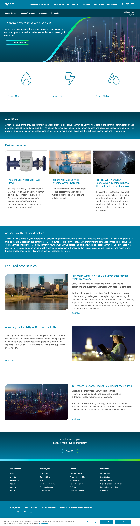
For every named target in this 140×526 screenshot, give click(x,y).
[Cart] (127, 4)
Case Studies (105, 477)
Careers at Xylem (76, 474)
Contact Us (55, 13)
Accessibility (74, 480)
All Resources (105, 474)
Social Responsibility (47, 484)
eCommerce (112, 4)
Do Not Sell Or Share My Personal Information (76, 508)
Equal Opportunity (76, 484)
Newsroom (44, 474)
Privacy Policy (15, 508)
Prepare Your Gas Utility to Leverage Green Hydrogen (66, 181)
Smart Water (102, 96)
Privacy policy (43, 524)
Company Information (48, 487)
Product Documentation (109, 487)
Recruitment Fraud (77, 491)
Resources (85, 4)
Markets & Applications (39, 4)
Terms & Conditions (30, 508)
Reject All (106, 522)
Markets (13, 477)
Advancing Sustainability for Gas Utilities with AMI (31, 327)
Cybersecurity (45, 491)
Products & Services (60, 4)
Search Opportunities (77, 477)
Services (13, 487)
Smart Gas (13, 96)
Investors (43, 480)
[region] (70, 522)
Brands (75, 4)
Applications (14, 480)
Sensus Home (10, 13)
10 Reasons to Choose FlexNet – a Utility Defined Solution (102, 385)
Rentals (12, 491)
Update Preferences (49, 508)
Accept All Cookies (123, 522)
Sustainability (45, 477)
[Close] (136, 521)
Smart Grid (57, 96)
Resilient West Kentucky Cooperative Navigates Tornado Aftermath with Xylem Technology (113, 183)
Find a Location (106, 480)
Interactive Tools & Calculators (111, 484)
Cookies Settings (90, 522)
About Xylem (99, 4)
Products (13, 484)
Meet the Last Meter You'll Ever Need (24, 181)
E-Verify (73, 487)
